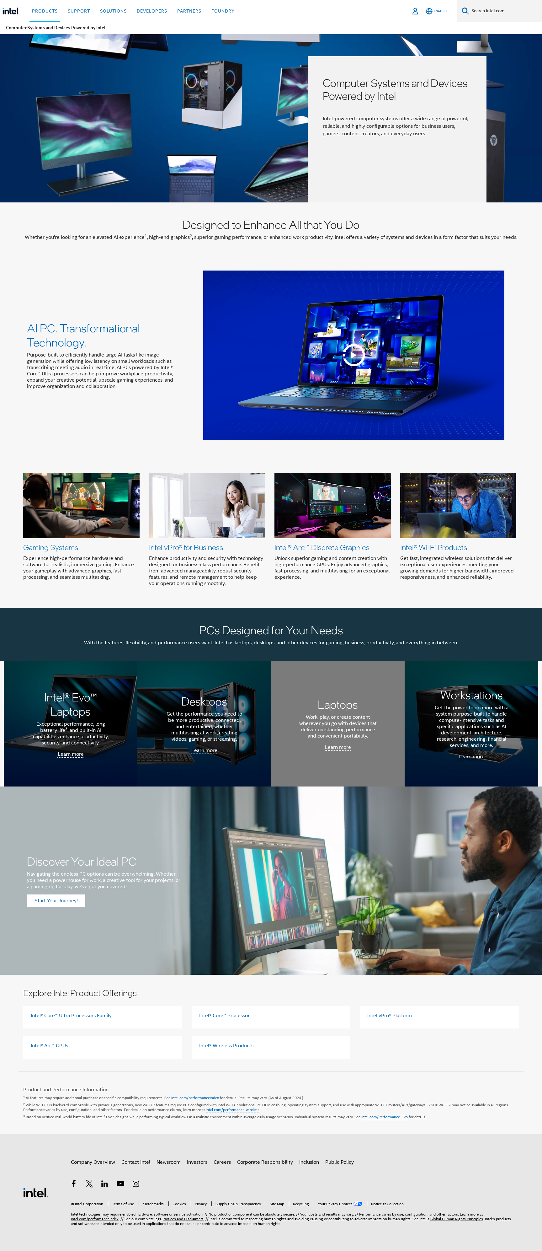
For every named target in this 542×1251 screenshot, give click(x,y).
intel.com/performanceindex (195, 1097)
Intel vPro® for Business (186, 547)
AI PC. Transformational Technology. (83, 335)
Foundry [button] (223, 11)
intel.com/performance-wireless (232, 1109)
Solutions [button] (113, 11)
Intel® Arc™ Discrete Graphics (321, 547)
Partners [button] (189, 11)
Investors (197, 1162)
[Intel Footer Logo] (35, 1192)
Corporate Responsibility (265, 1162)
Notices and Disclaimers (183, 1218)
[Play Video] (354, 355)
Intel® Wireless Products (226, 1046)
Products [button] (45, 11)
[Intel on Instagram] (135, 1184)
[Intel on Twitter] (89, 1184)
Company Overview (93, 1162)
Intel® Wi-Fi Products (433, 547)
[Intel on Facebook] (73, 1184)
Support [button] (79, 11)
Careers (222, 1162)
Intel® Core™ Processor (224, 1015)
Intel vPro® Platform (389, 1015)
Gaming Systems (50, 547)
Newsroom (169, 1162)
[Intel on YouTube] (120, 1184)
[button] (271, 531)
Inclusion (309, 1162)
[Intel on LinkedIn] (104, 1184)
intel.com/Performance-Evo (384, 1116)
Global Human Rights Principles (456, 1218)
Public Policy (339, 1162)
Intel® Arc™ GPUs (49, 1046)
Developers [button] (152, 11)
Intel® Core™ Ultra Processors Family (71, 1015)
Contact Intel (135, 1162)
